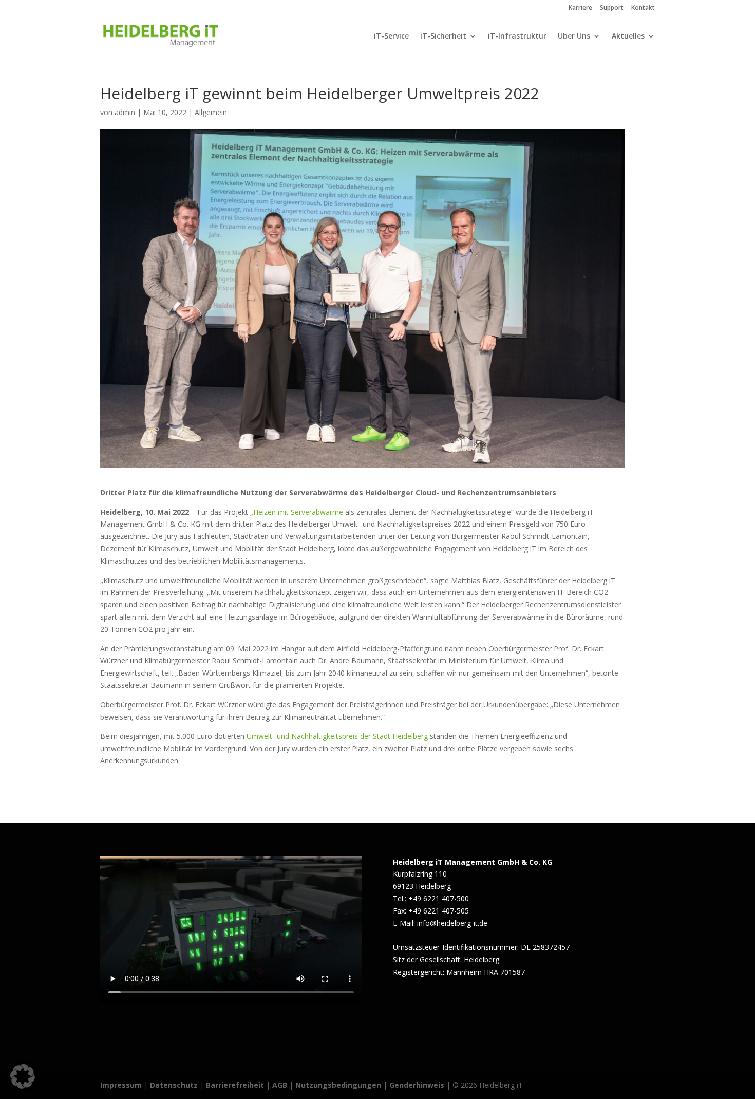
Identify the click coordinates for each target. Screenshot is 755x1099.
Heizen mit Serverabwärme (298, 512)
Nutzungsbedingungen (338, 1085)
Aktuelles (628, 36)
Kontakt (643, 8)
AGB (279, 1085)
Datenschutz (174, 1085)
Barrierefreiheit (235, 1085)
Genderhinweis (417, 1085)
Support (612, 8)
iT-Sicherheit (443, 36)
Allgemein (211, 112)
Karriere (580, 8)
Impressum (121, 1085)
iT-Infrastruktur (517, 36)
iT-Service (391, 36)
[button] (22, 1076)
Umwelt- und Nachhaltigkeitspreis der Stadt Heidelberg (336, 736)
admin (125, 112)
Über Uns (574, 36)
